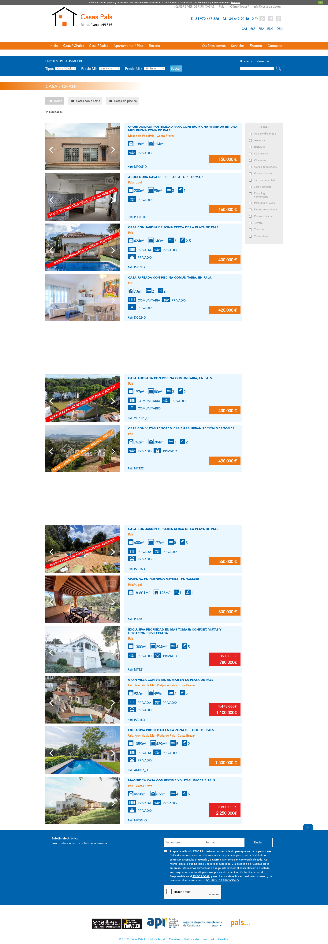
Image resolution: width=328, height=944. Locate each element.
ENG (270, 29)
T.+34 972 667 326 (205, 19)
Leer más (235, 2)
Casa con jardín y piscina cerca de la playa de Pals (173, 227)
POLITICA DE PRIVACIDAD (222, 880)
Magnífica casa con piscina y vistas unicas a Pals (171, 780)
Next (113, 151)
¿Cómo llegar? (239, 7)
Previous (51, 151)
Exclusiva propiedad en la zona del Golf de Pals (171, 730)
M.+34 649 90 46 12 (239, 19)
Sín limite (106, 68)
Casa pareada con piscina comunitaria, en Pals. (170, 277)
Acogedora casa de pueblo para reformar (165, 177)
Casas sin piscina (125, 101)
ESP (252, 29)
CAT (244, 29)
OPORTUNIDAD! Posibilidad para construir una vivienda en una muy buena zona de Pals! (182, 128)
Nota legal (157, 939)
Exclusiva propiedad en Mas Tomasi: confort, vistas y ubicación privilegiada (174, 631)
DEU (280, 29)
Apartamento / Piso (128, 46)
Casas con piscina (88, 101)
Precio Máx (133, 69)
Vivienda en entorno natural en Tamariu (164, 579)
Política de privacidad (199, 939)
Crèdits (223, 939)
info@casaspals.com (267, 7)
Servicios (237, 46)
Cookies (174, 939)
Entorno (256, 46)
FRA (261, 29)
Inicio (54, 46)
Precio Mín (89, 69)
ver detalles (225, 166)
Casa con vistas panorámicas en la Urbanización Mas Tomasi (181, 428)
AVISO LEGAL (201, 876)
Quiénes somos (214, 46)
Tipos (49, 69)
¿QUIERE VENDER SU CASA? (194, 7)
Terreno (154, 46)
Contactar (274, 46)
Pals (222, 7)
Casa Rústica (98, 46)
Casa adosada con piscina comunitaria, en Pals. (170, 378)
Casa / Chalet (73, 46)
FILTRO (264, 127)
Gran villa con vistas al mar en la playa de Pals (170, 680)
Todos (58, 101)
